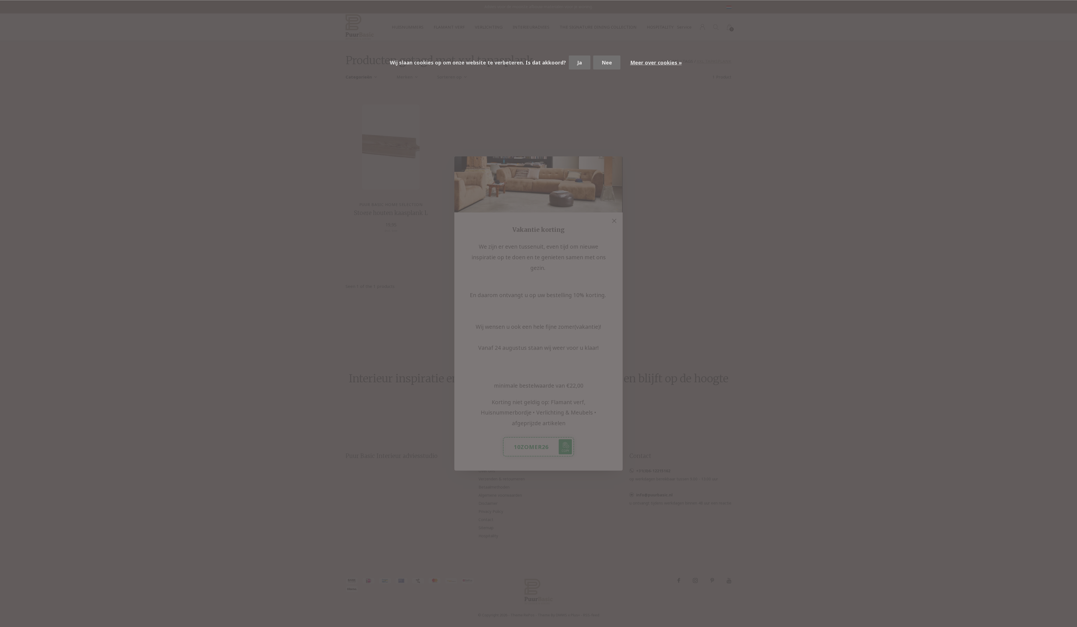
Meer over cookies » (656, 62)
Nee (607, 62)
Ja (579, 62)
